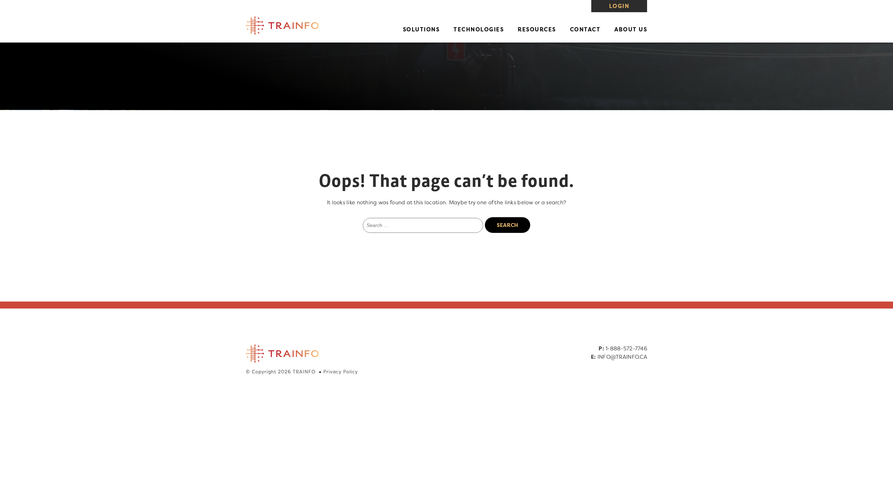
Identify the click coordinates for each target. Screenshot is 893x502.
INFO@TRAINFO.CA (622, 356)
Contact (585, 29)
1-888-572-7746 (626, 348)
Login (619, 6)
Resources (537, 29)
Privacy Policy (340, 371)
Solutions (421, 29)
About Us (630, 29)
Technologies (478, 29)
